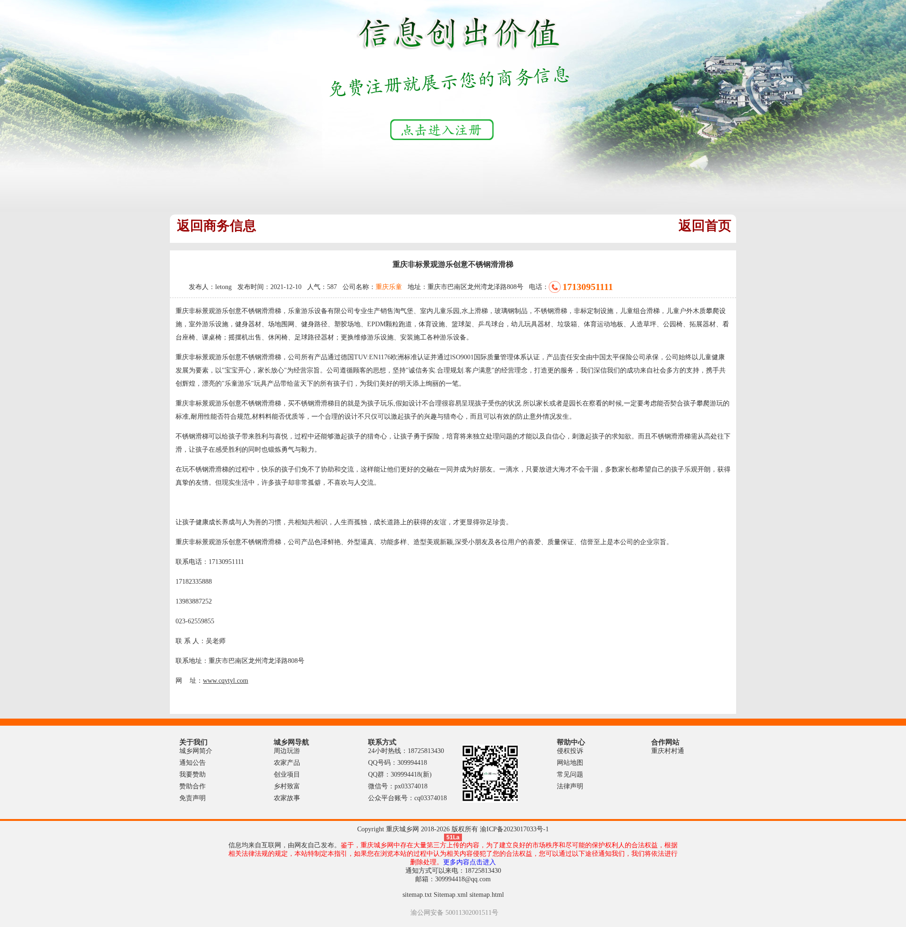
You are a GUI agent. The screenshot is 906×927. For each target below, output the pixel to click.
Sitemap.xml (451, 894)
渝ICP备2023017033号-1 (514, 829)
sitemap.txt (417, 894)
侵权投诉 (570, 750)
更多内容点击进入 (469, 862)
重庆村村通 (667, 750)
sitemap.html (487, 894)
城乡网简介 (195, 750)
